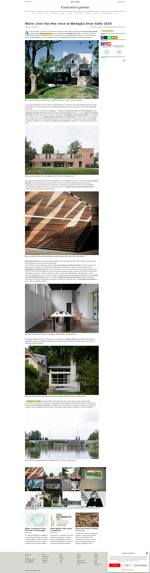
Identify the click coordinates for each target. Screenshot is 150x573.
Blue (43, 554)
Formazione (44, 558)
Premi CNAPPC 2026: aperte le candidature (61, 529)
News (33, 13)
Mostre (46, 13)
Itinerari (96, 560)
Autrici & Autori (45, 556)
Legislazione (45, 560)
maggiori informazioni (107, 30)
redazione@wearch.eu (29, 562)
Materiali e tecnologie (107, 13)
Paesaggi (69, 13)
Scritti (61, 562)
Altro (116, 13)
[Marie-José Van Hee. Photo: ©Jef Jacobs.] (93, 492)
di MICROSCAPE (80, 531)
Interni (78, 564)
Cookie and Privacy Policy (127, 569)
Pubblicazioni (54, 13)
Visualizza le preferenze (140, 565)
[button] (147, 553)
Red (60, 554)
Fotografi (96, 558)
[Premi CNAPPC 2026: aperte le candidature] (62, 513)
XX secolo (96, 13)
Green (78, 554)
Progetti (40, 13)
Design (62, 13)
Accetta (115, 565)
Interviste (88, 13)
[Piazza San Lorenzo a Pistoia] (87, 513)
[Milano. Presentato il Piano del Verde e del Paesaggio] (36, 513)
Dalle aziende (97, 564)
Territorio (79, 558)
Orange (95, 554)
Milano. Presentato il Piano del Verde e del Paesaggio (35, 529)
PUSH (106, 52)
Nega (127, 565)
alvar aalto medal (93, 27)
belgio (116, 27)
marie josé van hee (121, 27)
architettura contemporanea (108, 27)
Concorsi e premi (75, 7)
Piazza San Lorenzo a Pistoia (86, 528)
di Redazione (31, 27)
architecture (100, 27)
